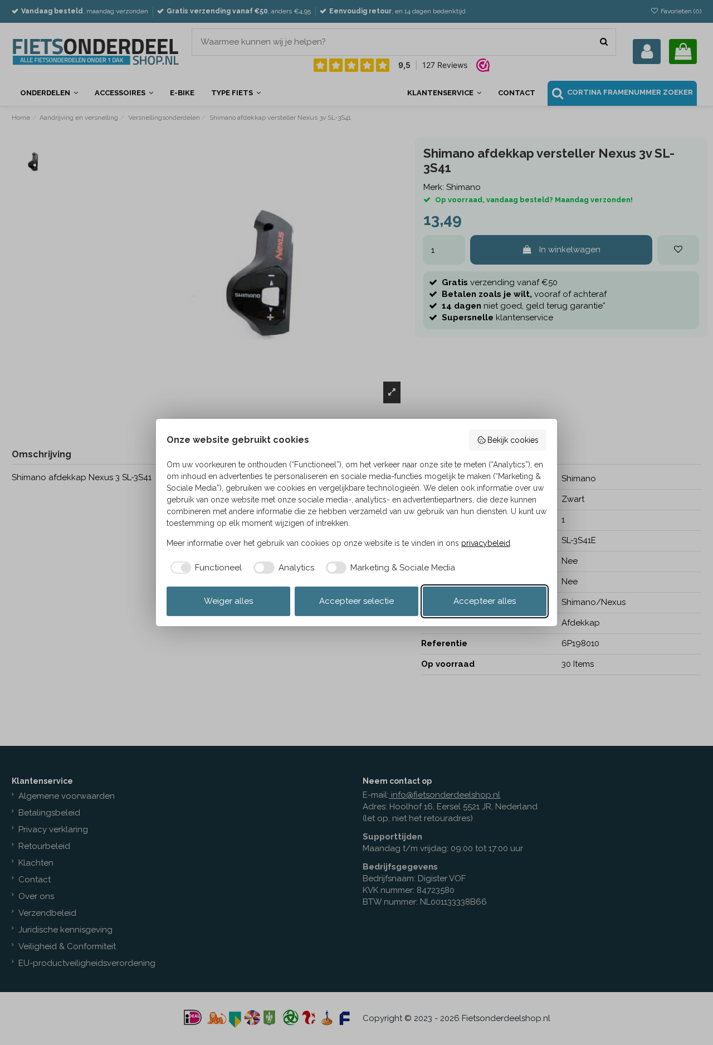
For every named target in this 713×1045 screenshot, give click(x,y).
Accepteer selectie (356, 601)
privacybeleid (485, 543)
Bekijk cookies (513, 440)
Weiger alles (228, 601)
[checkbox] (204, 567)
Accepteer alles (484, 601)
